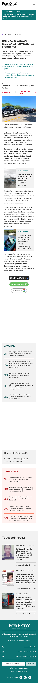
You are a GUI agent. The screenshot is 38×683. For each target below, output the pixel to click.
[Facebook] (20, 677)
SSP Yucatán (17, 461)
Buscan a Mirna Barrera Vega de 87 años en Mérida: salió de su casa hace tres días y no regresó (25, 603)
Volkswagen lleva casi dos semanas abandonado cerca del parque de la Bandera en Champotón (20, 353)
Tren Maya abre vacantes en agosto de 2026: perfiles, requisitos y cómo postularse (20, 479)
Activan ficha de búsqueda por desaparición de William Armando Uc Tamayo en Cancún (24, 554)
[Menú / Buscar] (34, 4)
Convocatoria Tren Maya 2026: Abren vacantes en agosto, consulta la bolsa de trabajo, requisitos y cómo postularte (21, 386)
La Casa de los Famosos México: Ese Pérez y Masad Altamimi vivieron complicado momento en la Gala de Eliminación (21, 364)
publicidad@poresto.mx (27, 651)
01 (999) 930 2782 (30, 646)
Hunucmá (7, 461)
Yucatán (25, 459)
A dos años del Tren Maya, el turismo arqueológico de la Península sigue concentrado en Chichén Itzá (21, 518)
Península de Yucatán (12, 459)
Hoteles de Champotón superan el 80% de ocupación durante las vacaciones (19, 375)
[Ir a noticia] (8, 552)
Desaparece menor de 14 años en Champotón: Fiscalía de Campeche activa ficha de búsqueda (19, 75)
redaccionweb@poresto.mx (25, 656)
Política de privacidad (19, 671)
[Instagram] (25, 677)
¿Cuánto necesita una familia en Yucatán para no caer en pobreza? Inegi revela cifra (20, 396)
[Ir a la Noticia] (19, 178)
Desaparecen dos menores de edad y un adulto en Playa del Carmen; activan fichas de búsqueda (26, 578)
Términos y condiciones (19, 668)
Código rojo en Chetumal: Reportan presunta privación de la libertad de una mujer (20, 499)
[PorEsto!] (9, 4)
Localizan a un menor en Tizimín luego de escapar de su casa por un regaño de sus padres (19, 66)
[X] (29, 677)
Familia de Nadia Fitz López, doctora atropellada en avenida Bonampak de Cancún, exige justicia (21, 489)
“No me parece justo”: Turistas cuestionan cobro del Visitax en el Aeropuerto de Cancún (20, 508)
